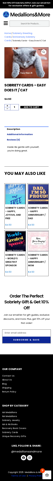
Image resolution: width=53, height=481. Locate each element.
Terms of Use (18, 475)
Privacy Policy (36, 475)
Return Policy (9, 391)
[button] (43, 52)
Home (7, 33)
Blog (4, 383)
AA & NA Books (10, 424)
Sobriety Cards (10, 432)
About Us (7, 379)
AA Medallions (9, 412)
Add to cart (31, 107)
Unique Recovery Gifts (14, 436)
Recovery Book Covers (14, 428)
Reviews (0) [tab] (13, 139)
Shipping (6, 387)
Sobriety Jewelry (11, 420)
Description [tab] (13, 129)
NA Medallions (9, 416)
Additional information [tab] (20, 134)
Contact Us (8, 375)
